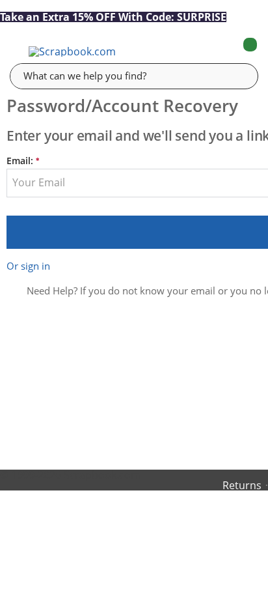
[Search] (239, 76)
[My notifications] (198, 51)
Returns (241, 485)
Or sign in (28, 265)
